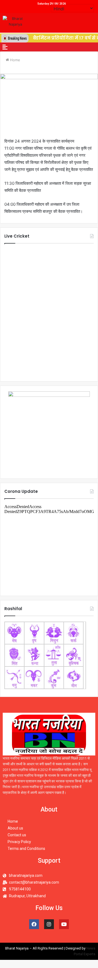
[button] (5, 47)
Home (14, 60)
